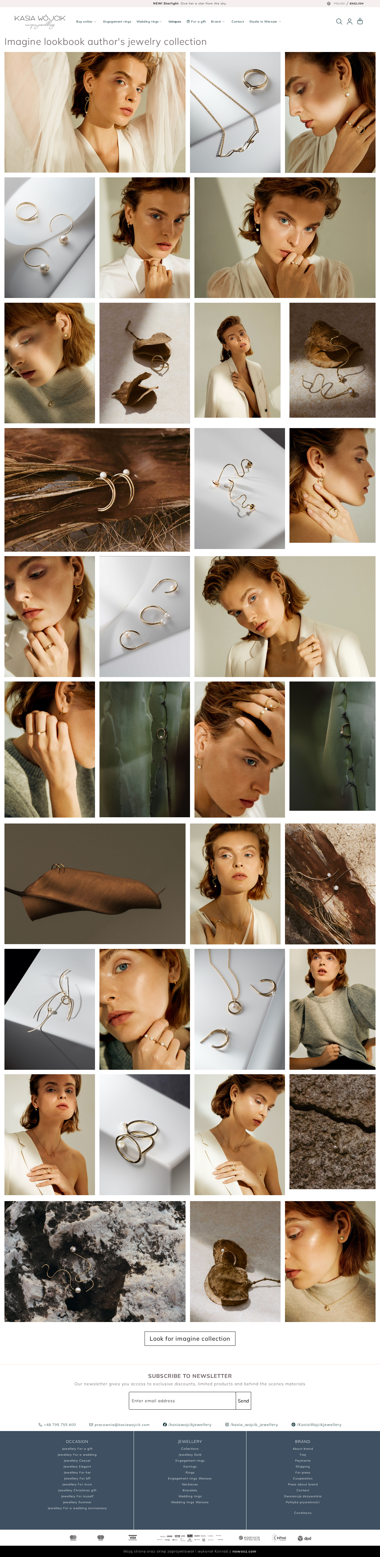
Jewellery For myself (77, 1496)
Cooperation (303, 1478)
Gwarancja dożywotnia (303, 1496)
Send (243, 1401)
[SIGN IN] (349, 21)
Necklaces (190, 1484)
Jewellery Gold (190, 1455)
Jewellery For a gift (77, 1449)
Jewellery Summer (77, 1502)
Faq (303, 1455)
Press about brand (303, 1484)
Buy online (85, 21)
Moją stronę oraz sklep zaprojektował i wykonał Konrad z (190, 1551)
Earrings (190, 1466)
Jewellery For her (77, 1472)
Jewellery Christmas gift (77, 1490)
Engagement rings (117, 21)
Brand (216, 21)
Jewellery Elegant (77, 1466)
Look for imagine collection (190, 1338)
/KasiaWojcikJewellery (319, 1424)
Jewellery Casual (77, 1461)
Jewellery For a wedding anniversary (77, 1508)
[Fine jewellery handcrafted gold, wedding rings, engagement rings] (40, 22)
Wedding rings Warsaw (190, 1502)
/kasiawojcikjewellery (189, 1424)
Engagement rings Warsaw (190, 1478)
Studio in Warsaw (263, 21)
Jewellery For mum (77, 1484)
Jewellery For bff (77, 1478)
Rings (190, 1472)
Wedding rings (148, 21)
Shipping (303, 1466)
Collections (190, 1449)
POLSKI (339, 3)
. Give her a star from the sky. (190, 3)
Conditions (303, 1513)
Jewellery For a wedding (77, 1455)
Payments (303, 1461)
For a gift (198, 21)
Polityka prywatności (303, 1502)
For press (303, 1472)
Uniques (175, 21)
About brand (303, 1449)
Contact (238, 21)
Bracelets (190, 1490)
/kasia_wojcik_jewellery (253, 1424)
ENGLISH (357, 3)
